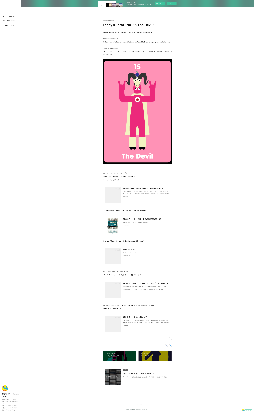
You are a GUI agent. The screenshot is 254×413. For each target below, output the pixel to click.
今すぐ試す (159, 3)
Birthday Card (8, 25)
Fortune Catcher (9, 16)
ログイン (171, 3)
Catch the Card (8, 21)
